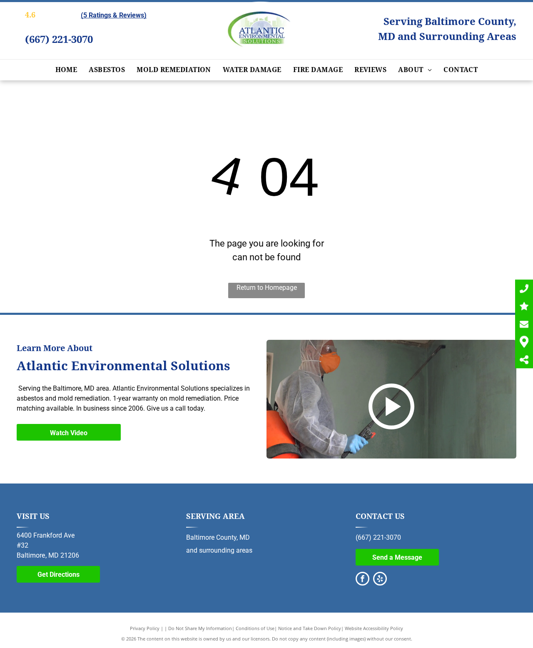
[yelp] (380, 580)
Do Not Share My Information (200, 628)
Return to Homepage (267, 288)
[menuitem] (66, 70)
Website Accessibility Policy (374, 628)
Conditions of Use (255, 628)
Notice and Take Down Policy (309, 628)
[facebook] (362, 580)
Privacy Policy (144, 628)
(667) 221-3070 (59, 39)
